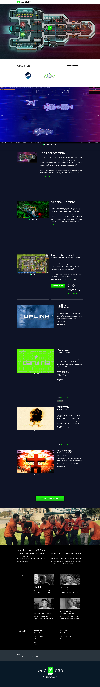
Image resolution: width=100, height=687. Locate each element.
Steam (44, 193)
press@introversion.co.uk (27, 656)
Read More (38, 70)
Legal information (50, 679)
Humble (49, 193)
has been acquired (70, 279)
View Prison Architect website (73, 293)
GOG (46, 193)
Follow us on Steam (28, 80)
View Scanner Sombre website (57, 224)
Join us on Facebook (49, 80)
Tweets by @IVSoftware (72, 65)
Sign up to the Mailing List (45, 176)
